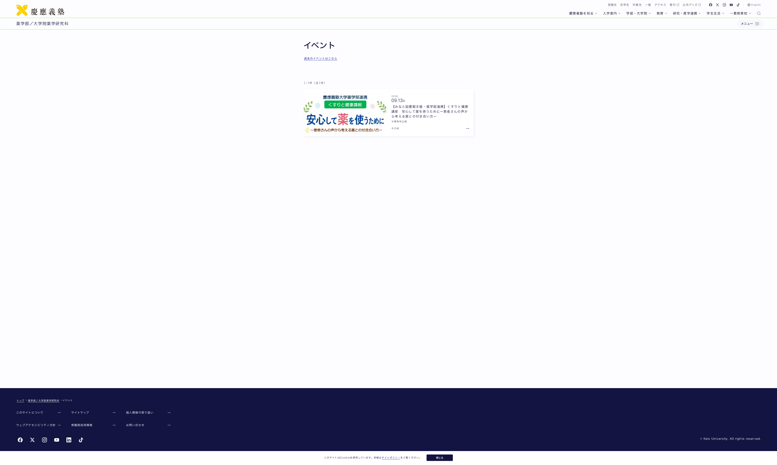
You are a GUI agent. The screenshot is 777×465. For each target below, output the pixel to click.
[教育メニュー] (666, 13)
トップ (20, 400)
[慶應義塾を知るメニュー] (596, 13)
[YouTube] (731, 5)
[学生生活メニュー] (723, 13)
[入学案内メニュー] (619, 13)
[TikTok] (738, 5)
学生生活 (714, 13)
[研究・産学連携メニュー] (699, 13)
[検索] (758, 14)
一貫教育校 (738, 13)
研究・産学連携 (685, 13)
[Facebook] (710, 5)
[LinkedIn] (69, 440)
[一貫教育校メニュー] (749, 13)
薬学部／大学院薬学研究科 (43, 400)
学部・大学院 (636, 13)
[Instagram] (724, 5)
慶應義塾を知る (581, 13)
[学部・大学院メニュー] (649, 13)
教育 (660, 13)
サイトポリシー (391, 457)
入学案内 (610, 13)
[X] (717, 5)
